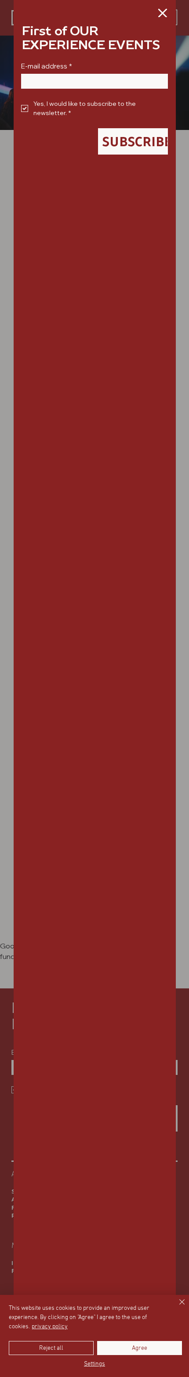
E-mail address (46, 66)
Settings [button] (94, 1364)
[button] (162, 13)
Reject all (51, 1348)
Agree (139, 1348)
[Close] (176, 1307)
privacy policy (50, 1326)
